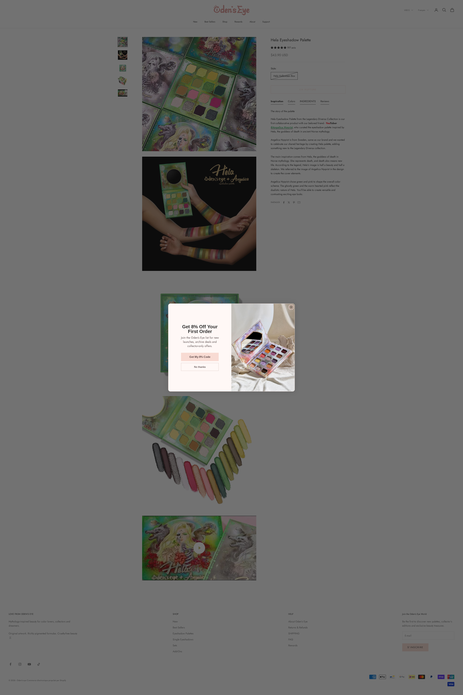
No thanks (200, 366)
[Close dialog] (291, 307)
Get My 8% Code (199, 356)
